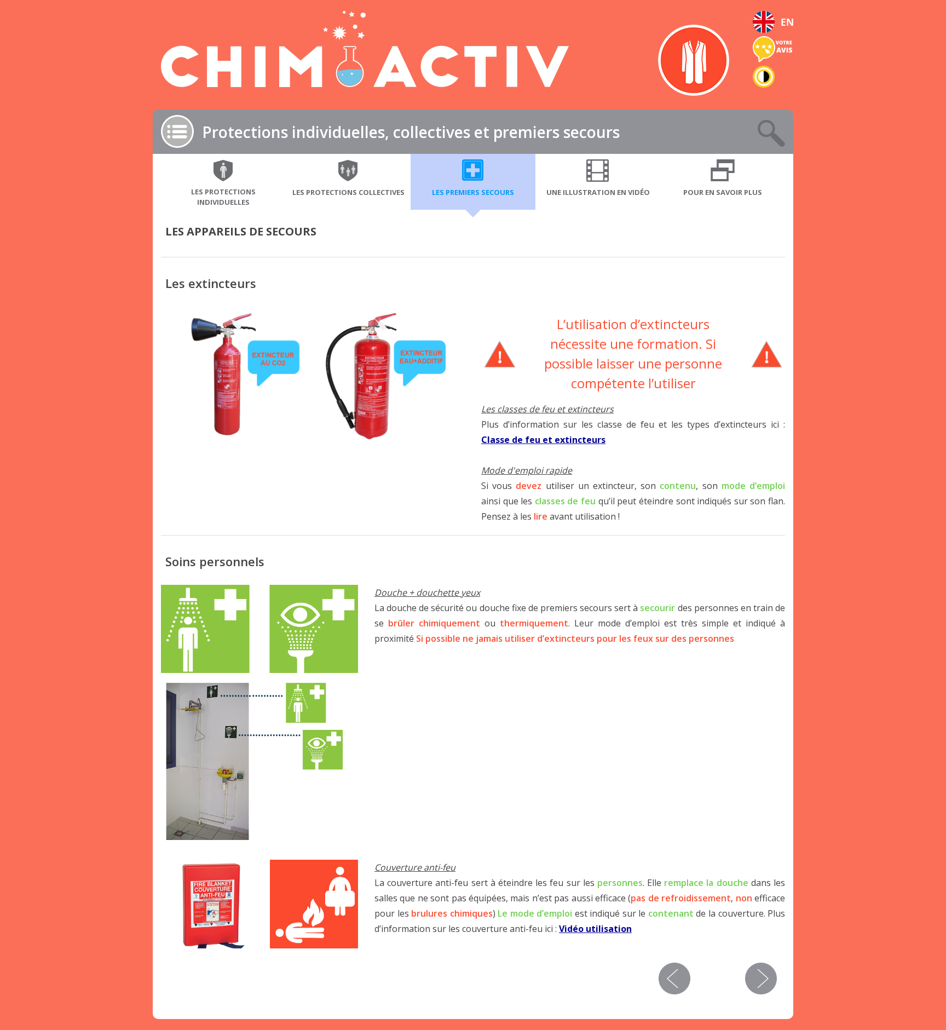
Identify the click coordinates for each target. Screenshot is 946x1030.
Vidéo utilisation (595, 929)
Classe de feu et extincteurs (543, 440)
